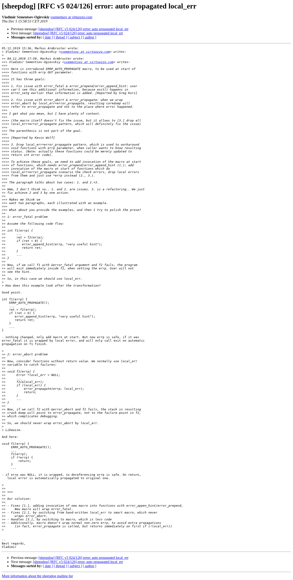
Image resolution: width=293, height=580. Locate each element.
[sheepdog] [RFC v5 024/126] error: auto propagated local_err (83, 29)
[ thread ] (60, 37)
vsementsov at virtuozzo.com (71, 17)
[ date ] (48, 37)
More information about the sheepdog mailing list (37, 576)
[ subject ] (75, 37)
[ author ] (89, 37)
